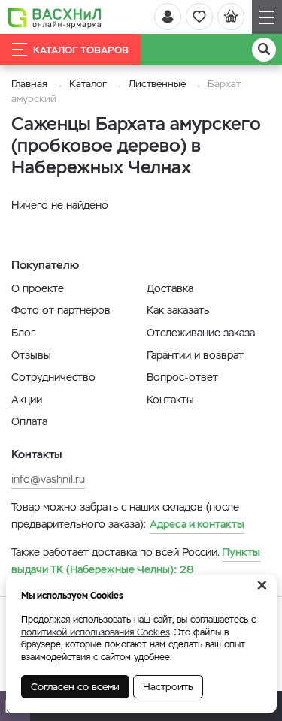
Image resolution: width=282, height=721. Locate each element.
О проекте (37, 288)
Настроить (168, 686)
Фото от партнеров (61, 310)
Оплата (29, 421)
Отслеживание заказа (201, 332)
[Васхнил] (55, 17)
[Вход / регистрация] (167, 16)
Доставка (170, 288)
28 (135, 560)
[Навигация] (267, 17)
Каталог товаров (81, 50)
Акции (26, 399)
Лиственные (157, 83)
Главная (29, 83)
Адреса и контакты (197, 524)
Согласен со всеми (75, 686)
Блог (23, 332)
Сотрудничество (53, 377)
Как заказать (178, 310)
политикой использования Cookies (95, 632)
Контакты (170, 399)
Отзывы (31, 355)
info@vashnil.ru (48, 479)
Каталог (88, 83)
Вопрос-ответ (182, 377)
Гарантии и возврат (195, 355)
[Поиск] (264, 50)
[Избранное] (199, 16)
